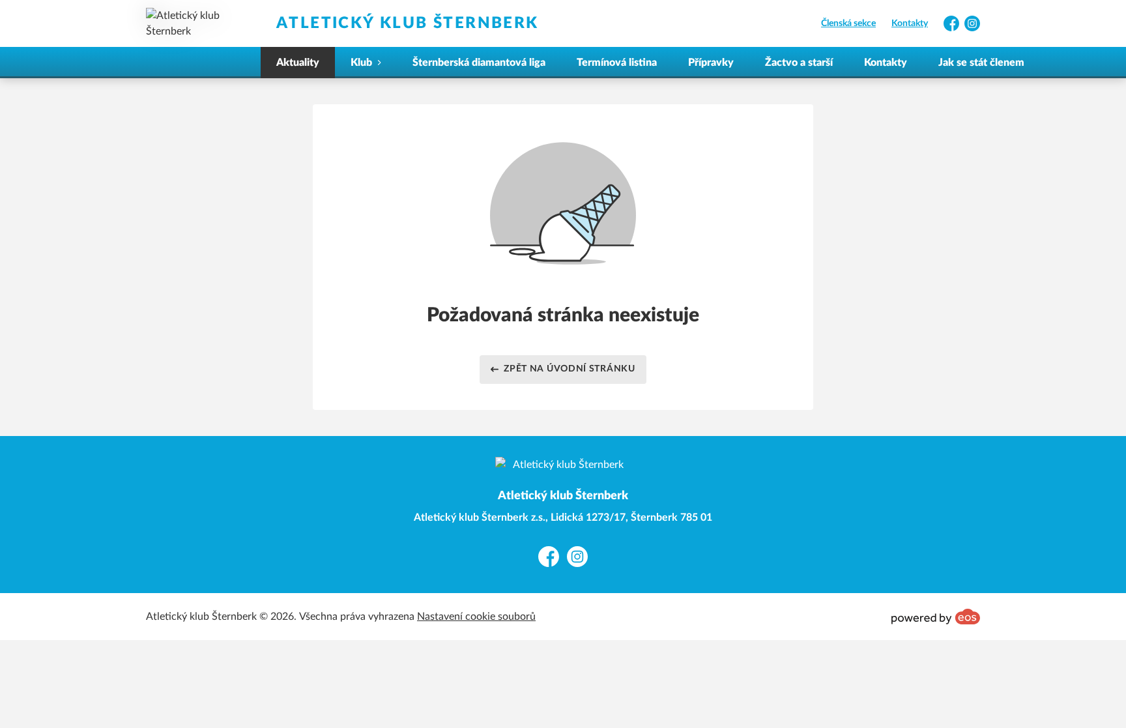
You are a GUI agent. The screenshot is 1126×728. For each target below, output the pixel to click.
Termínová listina (617, 62)
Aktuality (297, 62)
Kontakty (909, 23)
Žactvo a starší (799, 62)
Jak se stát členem (981, 62)
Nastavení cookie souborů (476, 616)
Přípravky (711, 62)
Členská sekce (848, 23)
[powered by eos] (935, 616)
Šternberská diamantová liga (478, 62)
